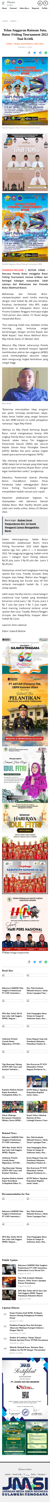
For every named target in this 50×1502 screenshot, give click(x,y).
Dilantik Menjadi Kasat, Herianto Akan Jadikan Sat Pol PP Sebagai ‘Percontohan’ (28, 1348)
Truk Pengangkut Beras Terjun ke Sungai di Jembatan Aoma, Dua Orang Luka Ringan (37, 1016)
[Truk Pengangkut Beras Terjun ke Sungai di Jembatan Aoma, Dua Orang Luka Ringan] (37, 1005)
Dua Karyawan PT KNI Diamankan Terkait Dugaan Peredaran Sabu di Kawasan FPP (37, 1067)
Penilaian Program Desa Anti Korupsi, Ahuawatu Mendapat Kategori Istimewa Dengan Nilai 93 (27, 1327)
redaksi (9, 44)
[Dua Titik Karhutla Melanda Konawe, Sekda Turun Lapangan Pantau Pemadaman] (37, 980)
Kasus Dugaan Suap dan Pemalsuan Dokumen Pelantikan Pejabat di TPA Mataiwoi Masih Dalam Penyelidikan (37, 1041)
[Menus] (4, 3)
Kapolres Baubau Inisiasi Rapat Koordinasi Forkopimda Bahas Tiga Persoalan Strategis (12, 1092)
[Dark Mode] (40, 3)
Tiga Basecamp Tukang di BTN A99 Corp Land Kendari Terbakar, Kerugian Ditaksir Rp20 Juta (12, 1067)
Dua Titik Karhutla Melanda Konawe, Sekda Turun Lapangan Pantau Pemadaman (37, 991)
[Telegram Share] (40, 53)
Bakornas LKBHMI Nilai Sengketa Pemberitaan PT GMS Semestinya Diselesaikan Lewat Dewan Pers (12, 991)
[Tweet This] (35, 53)
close (28, 1475)
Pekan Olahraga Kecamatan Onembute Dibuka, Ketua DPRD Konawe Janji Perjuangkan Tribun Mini (11, 1118)
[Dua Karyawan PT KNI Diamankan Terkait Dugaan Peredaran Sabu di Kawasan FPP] (37, 1056)
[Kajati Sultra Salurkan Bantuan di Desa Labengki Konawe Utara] (37, 1107)
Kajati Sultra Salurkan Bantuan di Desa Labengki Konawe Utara (37, 1117)
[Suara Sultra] (14, 3)
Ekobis (17, 44)
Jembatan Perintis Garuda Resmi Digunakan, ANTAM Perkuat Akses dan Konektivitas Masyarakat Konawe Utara (12, 1041)
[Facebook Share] (29, 53)
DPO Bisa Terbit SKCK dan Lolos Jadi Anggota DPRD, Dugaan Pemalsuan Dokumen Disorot (12, 1016)
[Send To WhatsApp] (46, 53)
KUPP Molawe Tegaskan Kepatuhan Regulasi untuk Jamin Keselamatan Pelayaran (37, 1092)
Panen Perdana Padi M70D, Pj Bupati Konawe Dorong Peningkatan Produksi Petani (26, 1315)
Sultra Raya (39, 44)
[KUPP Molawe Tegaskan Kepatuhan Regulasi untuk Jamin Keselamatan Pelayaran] (37, 1081)
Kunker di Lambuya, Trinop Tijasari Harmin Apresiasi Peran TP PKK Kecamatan (29, 1339)
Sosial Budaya (27, 44)
